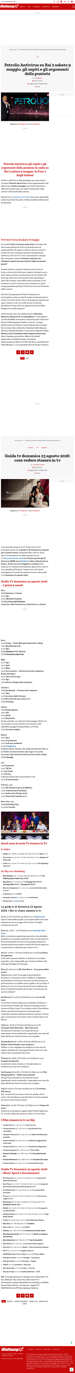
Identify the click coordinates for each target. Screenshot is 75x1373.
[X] (65, 2)
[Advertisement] (37, 27)
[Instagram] (58, 2)
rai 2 (27, 358)
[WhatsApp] (68, 2)
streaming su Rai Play (21, 197)
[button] (73, 6)
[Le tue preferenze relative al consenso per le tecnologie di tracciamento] (71, 1369)
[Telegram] (61, 2)
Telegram (23, 124)
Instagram (35, 124)
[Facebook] (54, 2)
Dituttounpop (12, 49)
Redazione (38, 78)
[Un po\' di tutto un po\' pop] (9, 6)
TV (18, 49)
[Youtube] (72, 2)
